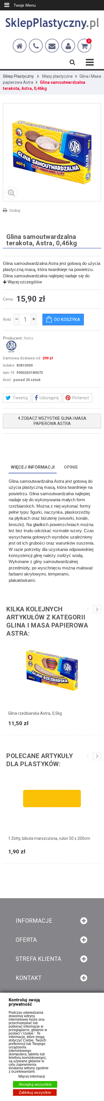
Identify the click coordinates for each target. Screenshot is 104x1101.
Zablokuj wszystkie (35, 1092)
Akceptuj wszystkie (35, 1084)
